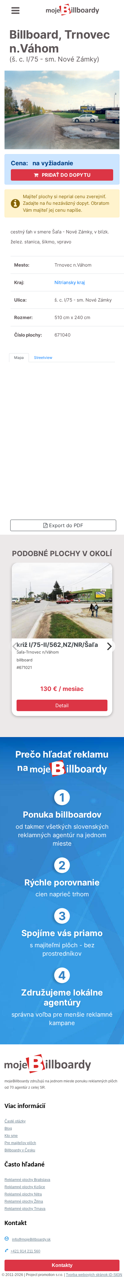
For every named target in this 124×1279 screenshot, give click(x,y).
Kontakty (62, 1265)
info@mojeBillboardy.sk (31, 1239)
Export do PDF (65, 525)
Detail (62, 705)
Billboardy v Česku (20, 1150)
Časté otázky (15, 1121)
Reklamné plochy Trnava (25, 1209)
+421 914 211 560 (25, 1251)
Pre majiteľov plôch (20, 1143)
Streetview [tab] (43, 357)
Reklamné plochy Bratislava (27, 1180)
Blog (8, 1128)
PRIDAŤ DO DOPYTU (66, 175)
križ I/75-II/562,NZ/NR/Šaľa (57, 644)
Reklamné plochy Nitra (23, 1194)
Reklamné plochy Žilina (24, 1201)
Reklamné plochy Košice (25, 1187)
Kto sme (11, 1136)
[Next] (108, 646)
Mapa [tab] (19, 357)
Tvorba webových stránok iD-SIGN (94, 1275)
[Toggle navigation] (15, 10)
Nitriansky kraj (69, 282)
